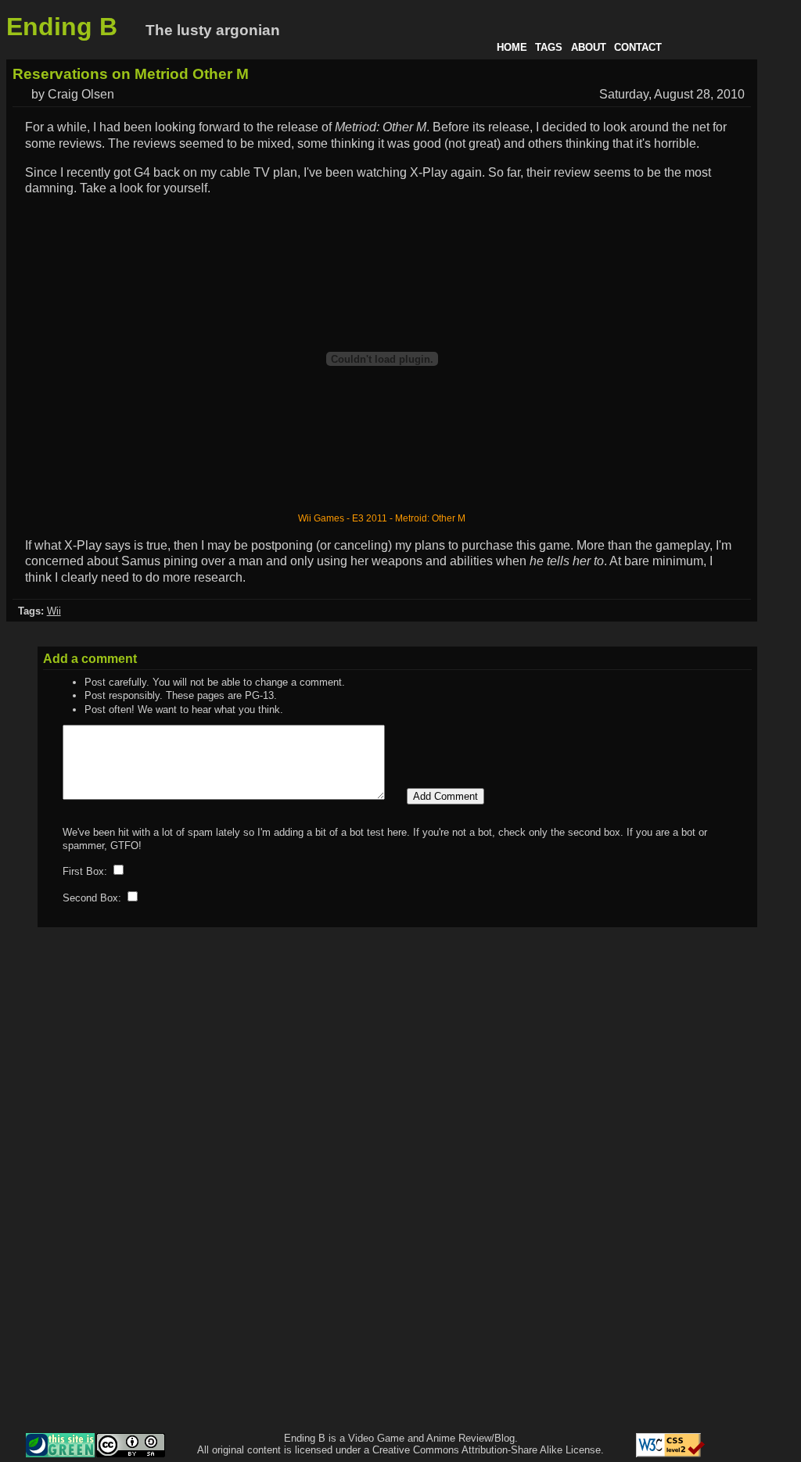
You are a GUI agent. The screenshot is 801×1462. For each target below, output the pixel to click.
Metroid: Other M (430, 518)
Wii (54, 611)
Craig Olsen (81, 94)
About (588, 47)
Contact (638, 47)
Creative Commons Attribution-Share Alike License (486, 1450)
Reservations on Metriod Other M (131, 74)
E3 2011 (369, 518)
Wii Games (321, 518)
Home (512, 47)
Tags (548, 47)
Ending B (61, 27)
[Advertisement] (732, 1194)
